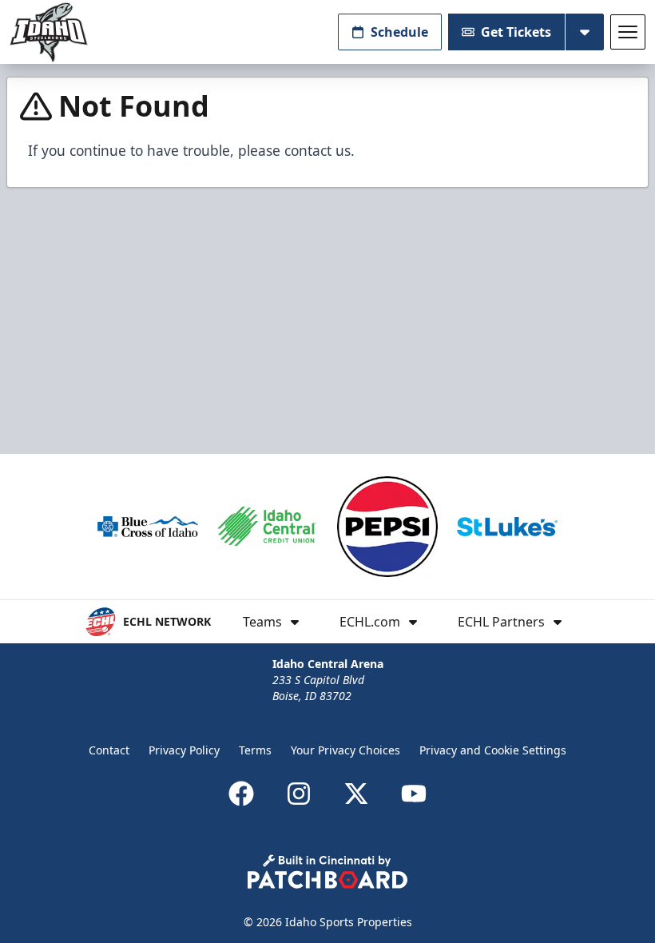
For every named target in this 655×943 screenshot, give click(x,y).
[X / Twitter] (356, 793)
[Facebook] (241, 793)
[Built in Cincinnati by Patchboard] (327, 871)
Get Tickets (516, 32)
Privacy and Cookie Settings (492, 750)
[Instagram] (298, 793)
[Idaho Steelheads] (49, 32)
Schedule (399, 32)
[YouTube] (413, 793)
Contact (109, 750)
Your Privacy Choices (345, 750)
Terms (255, 750)
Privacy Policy (184, 750)
